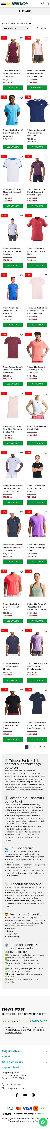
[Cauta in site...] (42, 3)
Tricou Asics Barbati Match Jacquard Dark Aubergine (36, 192)
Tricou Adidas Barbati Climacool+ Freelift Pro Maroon (12, 370)
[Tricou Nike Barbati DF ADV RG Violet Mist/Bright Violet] (37, 643)
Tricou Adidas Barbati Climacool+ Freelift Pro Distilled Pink (37, 311)
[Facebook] (16, 1095)
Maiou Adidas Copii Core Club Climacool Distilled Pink (12, 429)
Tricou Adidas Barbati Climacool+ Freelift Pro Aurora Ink (12, 547)
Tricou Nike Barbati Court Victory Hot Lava (11, 607)
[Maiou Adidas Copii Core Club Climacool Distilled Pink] (13, 406)
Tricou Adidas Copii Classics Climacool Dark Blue (36, 133)
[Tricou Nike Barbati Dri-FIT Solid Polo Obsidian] (13, 643)
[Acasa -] (17, 3)
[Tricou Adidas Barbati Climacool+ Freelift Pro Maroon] (13, 347)
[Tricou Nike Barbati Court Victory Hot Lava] (13, 584)
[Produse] (3, 4)
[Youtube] (25, 1095)
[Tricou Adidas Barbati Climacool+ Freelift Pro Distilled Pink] (37, 288)
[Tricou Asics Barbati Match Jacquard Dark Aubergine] (37, 169)
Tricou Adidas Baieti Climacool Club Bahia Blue (12, 311)
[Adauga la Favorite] (21, 38)
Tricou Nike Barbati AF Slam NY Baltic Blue (13, 131)
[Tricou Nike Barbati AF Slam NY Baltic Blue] (13, 110)
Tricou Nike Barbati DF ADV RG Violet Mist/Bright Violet (37, 666)
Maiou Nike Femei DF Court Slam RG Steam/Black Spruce (36, 607)
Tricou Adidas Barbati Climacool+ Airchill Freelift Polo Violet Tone (12, 488)
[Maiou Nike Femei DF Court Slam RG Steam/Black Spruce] (37, 584)
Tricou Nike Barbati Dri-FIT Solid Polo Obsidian (11, 666)
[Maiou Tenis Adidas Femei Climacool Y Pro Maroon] (13, 51)
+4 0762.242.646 (13, 1084)
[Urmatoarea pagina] (44, 747)
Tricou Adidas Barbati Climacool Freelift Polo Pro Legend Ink (37, 725)
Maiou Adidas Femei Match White (36, 427)
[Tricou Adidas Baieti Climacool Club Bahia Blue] (13, 288)
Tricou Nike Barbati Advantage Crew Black (11, 725)
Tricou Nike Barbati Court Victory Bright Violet (36, 547)
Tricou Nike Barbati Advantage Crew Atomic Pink (36, 370)
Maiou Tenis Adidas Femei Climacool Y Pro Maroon (11, 73)
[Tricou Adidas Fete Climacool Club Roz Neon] (37, 229)
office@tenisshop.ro (15, 1088)
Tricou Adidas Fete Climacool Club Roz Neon (36, 251)
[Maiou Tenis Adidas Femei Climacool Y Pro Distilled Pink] (37, 51)
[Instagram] (33, 1095)
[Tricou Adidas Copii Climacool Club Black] (37, 466)
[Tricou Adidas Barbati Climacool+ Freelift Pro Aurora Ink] (13, 525)
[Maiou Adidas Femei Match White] (37, 406)
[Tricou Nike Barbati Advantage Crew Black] (13, 703)
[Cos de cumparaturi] (47, 3)
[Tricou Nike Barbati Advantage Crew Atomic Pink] (37, 347)
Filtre (42, 28)
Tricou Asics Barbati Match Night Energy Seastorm (12, 251)
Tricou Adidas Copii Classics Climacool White (12, 192)
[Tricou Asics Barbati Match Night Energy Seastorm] (13, 229)
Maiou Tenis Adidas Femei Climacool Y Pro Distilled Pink (36, 73)
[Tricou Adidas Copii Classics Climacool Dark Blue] (37, 110)
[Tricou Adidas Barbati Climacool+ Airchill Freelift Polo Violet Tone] (13, 466)
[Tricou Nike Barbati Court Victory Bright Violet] (37, 525)
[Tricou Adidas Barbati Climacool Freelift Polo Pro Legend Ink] (37, 703)
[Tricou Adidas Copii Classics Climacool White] (13, 169)
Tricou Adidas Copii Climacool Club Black (36, 488)
